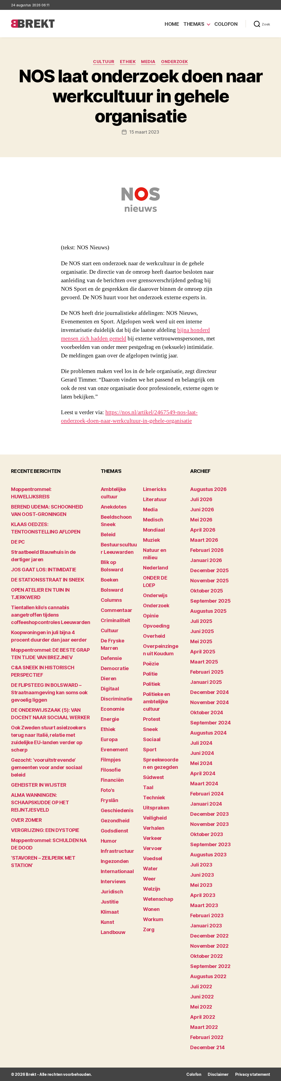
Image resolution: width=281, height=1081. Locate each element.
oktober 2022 (206, 956)
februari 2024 (207, 794)
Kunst (107, 922)
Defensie (111, 658)
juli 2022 (201, 986)
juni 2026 (202, 509)
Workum (153, 919)
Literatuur (155, 499)
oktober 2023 (206, 834)
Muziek (151, 540)
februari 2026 (207, 550)
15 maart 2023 (144, 132)
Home (172, 24)
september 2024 (210, 723)
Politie (150, 674)
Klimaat (110, 912)
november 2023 (209, 824)
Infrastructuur (117, 851)
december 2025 (209, 570)
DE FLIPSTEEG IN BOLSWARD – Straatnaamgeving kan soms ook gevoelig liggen (49, 692)
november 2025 (209, 580)
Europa (109, 739)
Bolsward (112, 590)
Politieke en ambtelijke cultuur (156, 701)
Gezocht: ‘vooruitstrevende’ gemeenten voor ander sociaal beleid (46, 767)
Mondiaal (154, 530)
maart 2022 (204, 1027)
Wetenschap (158, 899)
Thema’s (193, 24)
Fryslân (109, 800)
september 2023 (210, 844)
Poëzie (151, 664)
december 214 (207, 1047)
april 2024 (202, 773)
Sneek (150, 729)
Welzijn (151, 889)
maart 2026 (204, 540)
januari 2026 (206, 560)
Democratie (115, 668)
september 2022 (210, 966)
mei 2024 (201, 763)
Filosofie (111, 770)
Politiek (151, 684)
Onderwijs (155, 595)
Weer (149, 879)
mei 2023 (201, 885)
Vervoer (152, 848)
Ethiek (128, 61)
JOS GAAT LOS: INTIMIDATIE (43, 569)
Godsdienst (114, 831)
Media (148, 61)
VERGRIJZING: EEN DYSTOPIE (45, 830)
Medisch (153, 520)
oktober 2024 (206, 712)
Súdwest (153, 777)
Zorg (148, 929)
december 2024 (209, 692)
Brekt (31, 1074)
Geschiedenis (117, 810)
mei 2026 (201, 520)
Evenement (114, 749)
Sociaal (152, 739)
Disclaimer (218, 1074)
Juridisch (112, 891)
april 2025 (202, 651)
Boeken (109, 580)
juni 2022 (202, 997)
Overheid (154, 636)
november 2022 (209, 946)
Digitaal (110, 688)
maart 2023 (204, 905)
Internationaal (117, 871)
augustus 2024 (208, 733)
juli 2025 (201, 621)
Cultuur (103, 61)
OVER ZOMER (26, 820)
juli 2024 (201, 743)
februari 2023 (207, 915)
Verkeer (152, 838)
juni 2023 (202, 875)
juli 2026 (201, 499)
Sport (149, 749)
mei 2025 (201, 641)
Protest (151, 719)
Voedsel (152, 858)
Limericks (154, 489)
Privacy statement (252, 1074)
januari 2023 (206, 925)
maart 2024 (204, 783)
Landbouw (113, 932)
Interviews (113, 881)
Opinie (150, 616)
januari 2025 (206, 682)
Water (150, 868)
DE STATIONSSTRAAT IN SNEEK (47, 580)
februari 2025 (207, 672)
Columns (111, 600)
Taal (148, 787)
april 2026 (202, 530)
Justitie (110, 902)
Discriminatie (117, 699)
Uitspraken (156, 808)
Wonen (151, 909)
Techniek (154, 797)
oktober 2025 (206, 591)
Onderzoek (174, 61)
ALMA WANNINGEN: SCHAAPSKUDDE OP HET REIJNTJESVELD (40, 802)
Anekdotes (114, 507)
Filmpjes (111, 760)
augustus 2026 (208, 489)
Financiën (112, 780)
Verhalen (153, 828)
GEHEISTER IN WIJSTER (38, 785)
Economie (112, 709)
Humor (109, 841)
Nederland (155, 568)
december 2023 (209, 814)
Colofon (226, 24)
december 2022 (209, 936)
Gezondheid (115, 820)
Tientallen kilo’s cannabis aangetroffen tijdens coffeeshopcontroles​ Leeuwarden (50, 615)
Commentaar (116, 610)
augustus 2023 (208, 854)
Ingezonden (115, 861)
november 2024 (209, 702)
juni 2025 (202, 631)
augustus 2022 (208, 976)
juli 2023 (201, 865)
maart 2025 (204, 662)
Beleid (108, 534)
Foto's (107, 790)
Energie (110, 719)
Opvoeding (156, 626)
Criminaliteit (115, 620)
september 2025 (210, 601)
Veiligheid (155, 818)
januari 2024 (206, 804)
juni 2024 (202, 753)
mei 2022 (201, 1007)
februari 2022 (206, 1037)
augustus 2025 (208, 611)
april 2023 (202, 895)
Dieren (108, 678)
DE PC (18, 542)
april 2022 (202, 1017)
